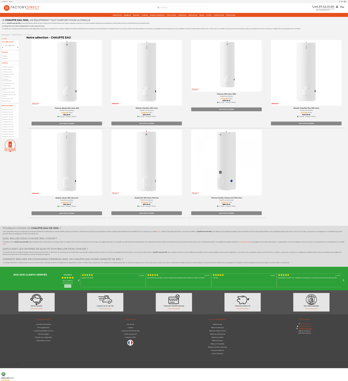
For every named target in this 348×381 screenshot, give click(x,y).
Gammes (5, 63)
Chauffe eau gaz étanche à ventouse (9, 95)
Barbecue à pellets (217, 337)
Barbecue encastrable (217, 344)
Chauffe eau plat (6, 76)
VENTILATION (192, 15)
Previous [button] (78, 280)
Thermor (5, 58)
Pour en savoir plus (37, 308)
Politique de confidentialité (43, 337)
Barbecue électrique (217, 327)
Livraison (130, 327)
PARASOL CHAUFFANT (157, 15)
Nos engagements (44, 327)
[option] (113, 280)
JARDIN (201, 15)
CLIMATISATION (219, 15)
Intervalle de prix (8, 42)
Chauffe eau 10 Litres (7, 109)
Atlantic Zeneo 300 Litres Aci (66, 198)
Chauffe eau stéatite (7, 69)
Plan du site (130, 324)
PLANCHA (145, 15)
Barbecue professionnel (217, 334)
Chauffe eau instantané (8, 83)
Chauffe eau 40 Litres (7, 117)
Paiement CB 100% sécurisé (131, 331)
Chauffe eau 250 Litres (8, 134)
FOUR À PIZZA (171, 15)
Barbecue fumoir (217, 340)
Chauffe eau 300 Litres (8, 136)
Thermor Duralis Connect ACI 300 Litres (226, 198)
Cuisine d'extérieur (217, 353)
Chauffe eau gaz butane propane (8, 88)
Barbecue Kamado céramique (217, 347)
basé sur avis (68, 281)
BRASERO (136, 15)
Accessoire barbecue (217, 350)
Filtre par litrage (7, 105)
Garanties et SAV (130, 337)
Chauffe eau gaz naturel (8, 92)
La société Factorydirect (43, 324)
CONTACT (5, 1)
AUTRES (209, 15)
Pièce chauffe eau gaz (7, 98)
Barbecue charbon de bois (217, 331)
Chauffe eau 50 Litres (7, 119)
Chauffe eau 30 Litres (7, 114)
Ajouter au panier (66, 123)
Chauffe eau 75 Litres (7, 121)
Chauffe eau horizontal (8, 74)
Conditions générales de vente (43, 331)
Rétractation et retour (43, 340)
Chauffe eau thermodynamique (7, 80)
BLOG (10, 1)
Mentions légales (43, 334)
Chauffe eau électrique (8, 67)
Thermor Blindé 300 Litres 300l (67, 108)
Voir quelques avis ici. (67, 283)
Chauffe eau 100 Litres (8, 126)
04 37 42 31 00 (305, 324)
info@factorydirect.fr (324, 10)
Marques (5, 52)
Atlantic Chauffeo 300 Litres (147, 108)
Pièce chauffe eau (6, 101)
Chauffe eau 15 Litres (7, 112)
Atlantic (5, 56)
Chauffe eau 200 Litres (8, 131)
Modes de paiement (130, 334)
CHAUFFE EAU (117, 15)
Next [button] (343, 280)
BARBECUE (127, 15)
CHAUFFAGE (182, 15)
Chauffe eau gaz (6, 85)
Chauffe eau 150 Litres (7, 129)
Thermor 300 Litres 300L (226, 94)
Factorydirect (5, 35)
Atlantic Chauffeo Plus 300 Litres (306, 108)
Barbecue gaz (217, 324)
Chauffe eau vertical (7, 72)
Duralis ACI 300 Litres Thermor (147, 198)
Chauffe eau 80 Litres (7, 124)
